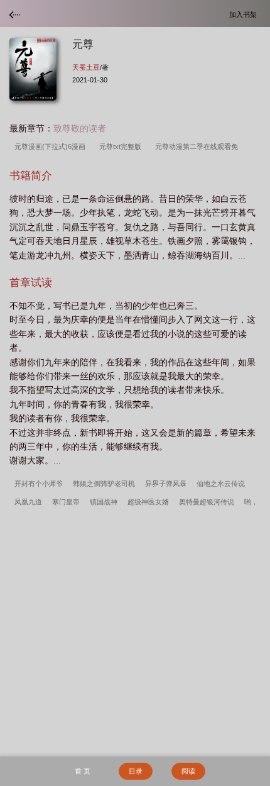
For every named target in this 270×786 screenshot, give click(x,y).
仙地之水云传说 (221, 483)
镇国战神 (103, 502)
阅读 (188, 771)
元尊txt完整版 (122, 146)
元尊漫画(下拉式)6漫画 (51, 146)
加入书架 (245, 14)
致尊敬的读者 (79, 128)
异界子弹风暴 (165, 483)
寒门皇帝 (66, 502)
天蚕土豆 (86, 67)
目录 (136, 771)
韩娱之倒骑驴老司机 (104, 483)
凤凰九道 (28, 502)
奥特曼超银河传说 (206, 502)
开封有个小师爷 (38, 483)
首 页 (82, 771)
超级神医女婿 (148, 502)
